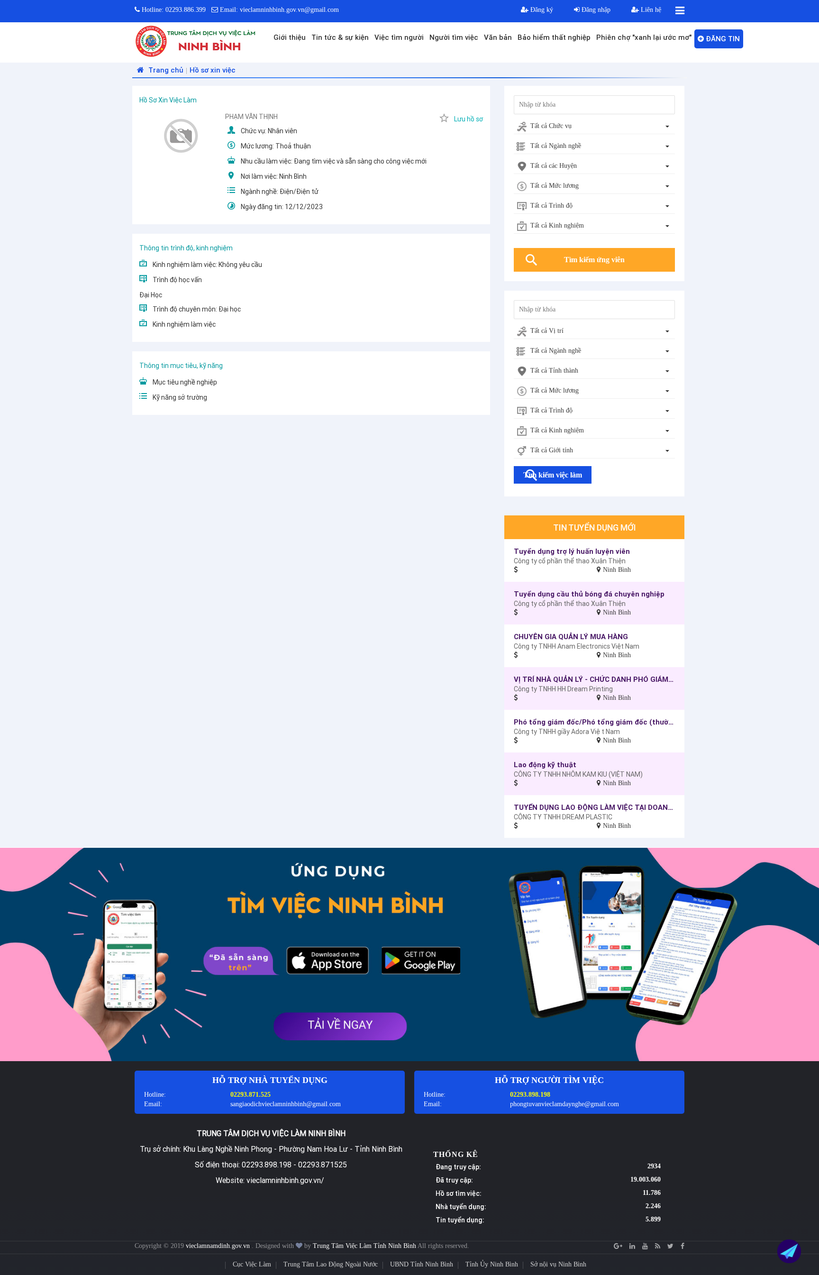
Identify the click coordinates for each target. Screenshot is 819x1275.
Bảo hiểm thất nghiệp (554, 37)
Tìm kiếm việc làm (552, 475)
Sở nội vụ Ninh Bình (558, 1264)
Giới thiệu (289, 37)
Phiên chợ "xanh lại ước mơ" (644, 37)
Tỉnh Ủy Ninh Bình (491, 1264)
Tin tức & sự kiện (340, 37)
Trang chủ (164, 69)
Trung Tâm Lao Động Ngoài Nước (330, 1264)
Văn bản (498, 37)
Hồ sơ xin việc (213, 69)
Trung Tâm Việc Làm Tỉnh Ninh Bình (364, 1245)
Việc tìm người (399, 37)
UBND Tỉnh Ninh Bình (421, 1264)
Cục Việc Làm (252, 1264)
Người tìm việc (453, 37)
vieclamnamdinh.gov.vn (219, 1245)
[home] (196, 40)
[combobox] (594, 126)
